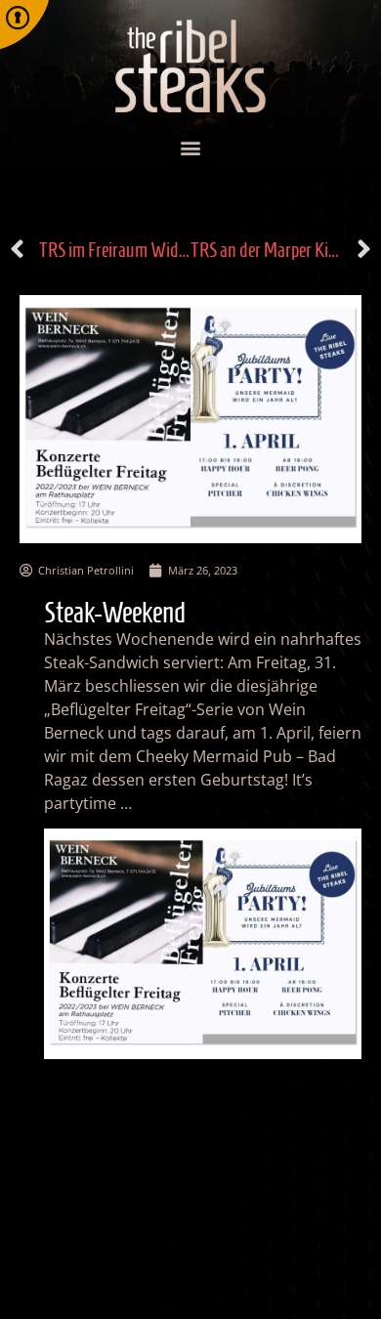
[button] (191, 148)
